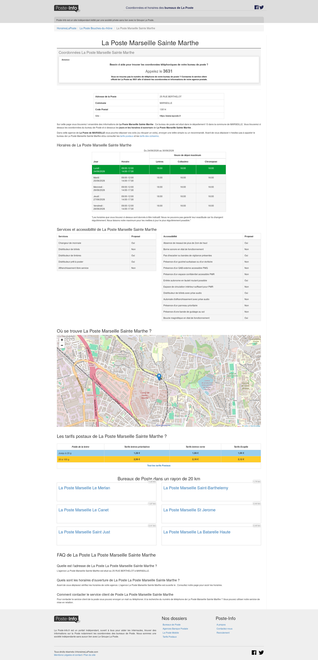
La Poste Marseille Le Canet (84, 509)
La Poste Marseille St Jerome (189, 509)
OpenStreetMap (255, 426)
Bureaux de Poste (172, 624)
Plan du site (90, 654)
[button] (159, 377)
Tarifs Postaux (170, 636)
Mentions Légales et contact (68, 654)
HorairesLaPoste (66, 28)
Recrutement (223, 632)
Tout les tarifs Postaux (159, 465)
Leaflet (245, 426)
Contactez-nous (224, 628)
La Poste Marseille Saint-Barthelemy (195, 487)
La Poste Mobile (171, 632)
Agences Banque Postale (175, 628)
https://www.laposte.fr (170, 115)
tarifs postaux (126, 135)
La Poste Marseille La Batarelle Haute (196, 532)
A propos (221, 624)
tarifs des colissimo (149, 135)
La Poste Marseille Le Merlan (84, 487)
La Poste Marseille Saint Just (84, 532)
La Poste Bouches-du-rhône (96, 28)
